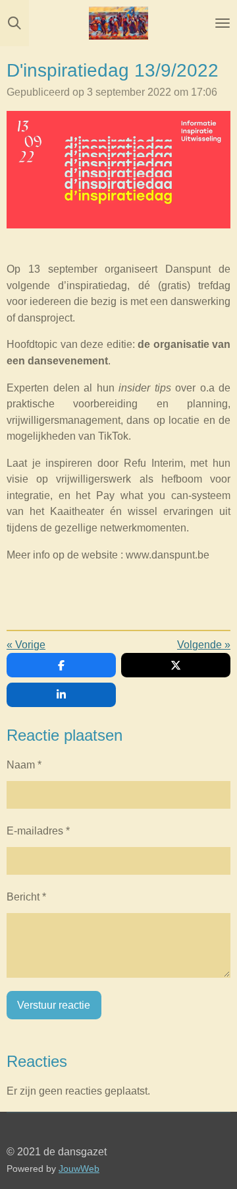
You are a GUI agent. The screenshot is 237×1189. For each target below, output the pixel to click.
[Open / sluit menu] (222, 23)
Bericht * (26, 896)
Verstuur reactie (53, 1005)
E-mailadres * (38, 830)
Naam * (24, 764)
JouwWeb (79, 1169)
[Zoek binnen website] (14, 23)
